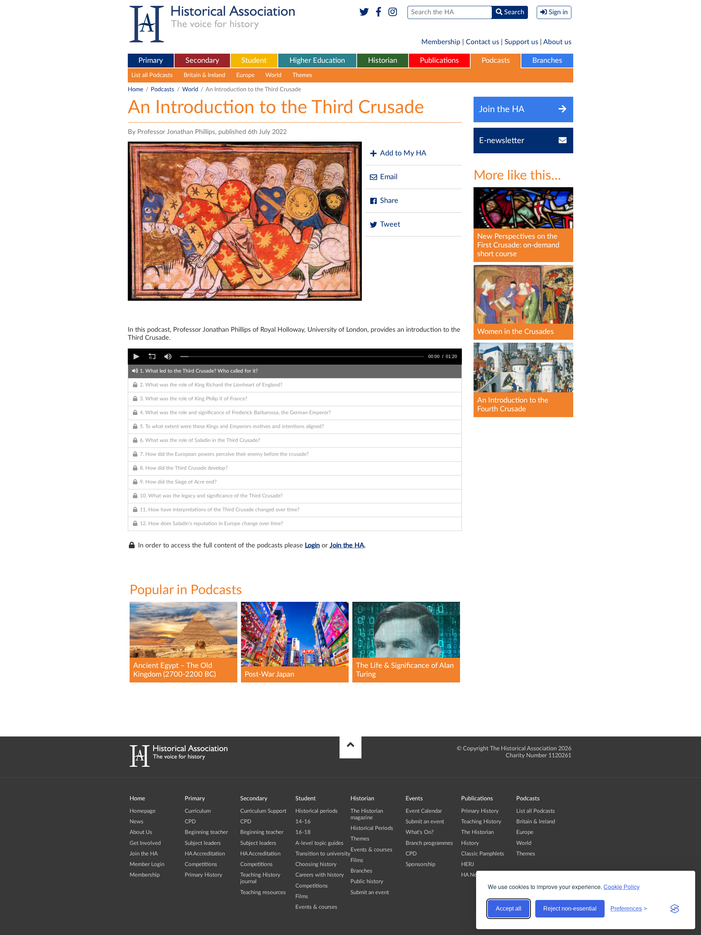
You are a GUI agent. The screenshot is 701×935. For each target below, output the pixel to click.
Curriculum (198, 811)
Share (389, 200)
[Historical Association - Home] (178, 765)
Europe (245, 75)
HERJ (467, 864)
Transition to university (322, 854)
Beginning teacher (206, 832)
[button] (136, 357)
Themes (302, 75)
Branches (547, 60)
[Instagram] (393, 12)
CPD (190, 821)
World (273, 75)
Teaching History (481, 821)
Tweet (390, 224)
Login (312, 545)
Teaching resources (263, 892)
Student (254, 60)
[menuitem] (150, 61)
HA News (472, 875)
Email (389, 177)
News (136, 821)
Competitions (201, 864)
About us (557, 42)
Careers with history (319, 875)
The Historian (477, 832)
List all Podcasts (152, 75)
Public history (366, 881)
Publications (439, 60)
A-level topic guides (319, 843)
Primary (150, 60)
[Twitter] (364, 12)
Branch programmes (429, 843)
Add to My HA (403, 153)
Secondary (202, 60)
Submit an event (369, 892)
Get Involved (145, 843)
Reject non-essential (570, 908)
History (470, 843)
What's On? (420, 832)
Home (135, 89)
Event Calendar (424, 811)
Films (301, 896)
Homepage (143, 811)
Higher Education (317, 60)
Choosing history (316, 864)
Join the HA (347, 545)
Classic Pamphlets (482, 854)
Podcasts (496, 60)
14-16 (303, 821)
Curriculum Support (263, 811)
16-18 (303, 832)
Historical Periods (371, 828)
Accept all (508, 908)
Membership (440, 42)
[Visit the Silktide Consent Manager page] (674, 908)
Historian (382, 60)
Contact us (482, 42)
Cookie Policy (622, 886)
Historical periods (316, 811)
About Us (141, 832)
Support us (521, 42)
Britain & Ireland (204, 75)
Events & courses (316, 907)
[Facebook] (378, 12)
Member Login (147, 864)
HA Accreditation (205, 854)
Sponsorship (420, 864)
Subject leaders (203, 843)
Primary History (203, 875)
